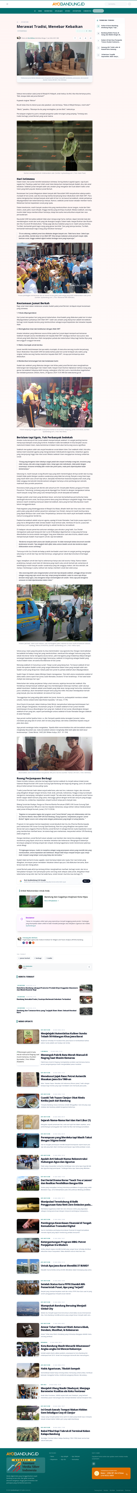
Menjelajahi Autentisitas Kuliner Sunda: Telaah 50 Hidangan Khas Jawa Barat (64, 1035)
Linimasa (44, 1051)
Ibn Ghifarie (31, 38)
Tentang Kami (98, 1490)
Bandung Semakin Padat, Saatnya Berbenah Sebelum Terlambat (44, 999)
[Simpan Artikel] (80, 38)
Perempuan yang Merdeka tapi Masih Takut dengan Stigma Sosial (66, 1139)
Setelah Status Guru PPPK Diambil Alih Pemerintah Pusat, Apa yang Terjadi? (63, 1286)
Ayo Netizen (77, 11)
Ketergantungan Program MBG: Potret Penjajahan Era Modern (63, 1243)
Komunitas (87, 11)
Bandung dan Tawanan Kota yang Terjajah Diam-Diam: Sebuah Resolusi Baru (46, 1012)
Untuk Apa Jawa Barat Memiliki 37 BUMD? (65, 1265)
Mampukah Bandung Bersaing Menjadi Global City (63, 1307)
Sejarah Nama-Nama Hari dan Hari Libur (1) (66, 1120)
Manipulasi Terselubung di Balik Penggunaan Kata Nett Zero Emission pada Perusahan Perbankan (65, 1203)
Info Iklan (112, 1490)
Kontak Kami (119, 1490)
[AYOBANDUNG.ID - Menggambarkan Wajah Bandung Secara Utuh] (25, 1453)
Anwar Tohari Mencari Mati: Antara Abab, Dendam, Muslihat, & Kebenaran (65, 1328)
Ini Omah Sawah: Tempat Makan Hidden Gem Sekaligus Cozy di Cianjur (64, 1411)
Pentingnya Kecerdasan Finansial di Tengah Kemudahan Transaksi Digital (66, 1224)
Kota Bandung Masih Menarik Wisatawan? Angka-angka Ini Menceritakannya (65, 1347)
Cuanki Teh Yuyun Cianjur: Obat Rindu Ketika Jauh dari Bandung (63, 1099)
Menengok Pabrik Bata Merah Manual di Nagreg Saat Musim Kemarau (64, 1056)
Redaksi (106, 1490)
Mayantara (48, 11)
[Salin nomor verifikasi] (126, 1474)
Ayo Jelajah (59, 11)
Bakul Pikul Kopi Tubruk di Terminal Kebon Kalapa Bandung (65, 1432)
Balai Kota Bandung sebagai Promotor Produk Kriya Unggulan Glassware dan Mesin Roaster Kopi (47, 989)
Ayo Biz (67, 11)
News (40, 11)
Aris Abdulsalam (27, 966)
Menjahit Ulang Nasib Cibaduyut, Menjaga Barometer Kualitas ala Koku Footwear (65, 1390)
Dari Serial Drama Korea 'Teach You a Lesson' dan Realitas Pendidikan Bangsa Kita (66, 1182)
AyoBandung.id (31, 926)
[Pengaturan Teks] (75, 38)
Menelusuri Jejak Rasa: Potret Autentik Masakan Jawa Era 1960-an (63, 1078)
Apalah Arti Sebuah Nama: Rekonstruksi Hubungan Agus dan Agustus (64, 1160)
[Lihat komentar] (90, 38)
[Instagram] (7, 4)
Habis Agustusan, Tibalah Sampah (60, 1368)
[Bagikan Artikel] (85, 38)
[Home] (35, 10)
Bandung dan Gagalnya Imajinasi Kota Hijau (66, 896)
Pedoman (128, 1490)
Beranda (44, 1342)
